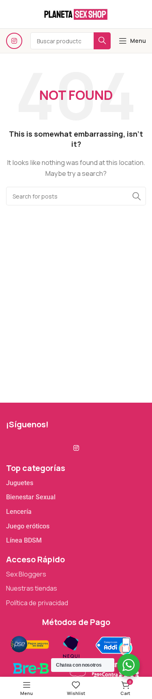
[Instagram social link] (14, 41)
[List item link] (76, 483)
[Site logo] (76, 13)
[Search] (136, 196)
